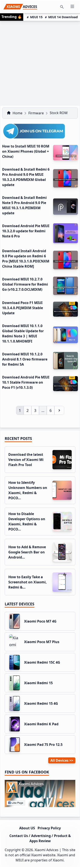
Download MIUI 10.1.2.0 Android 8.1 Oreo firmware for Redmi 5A (24, 359)
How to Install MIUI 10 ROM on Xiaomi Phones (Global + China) (25, 151)
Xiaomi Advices (46, 850)
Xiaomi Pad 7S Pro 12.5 (43, 744)
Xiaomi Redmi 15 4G (41, 703)
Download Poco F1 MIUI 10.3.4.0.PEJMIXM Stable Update (22, 307)
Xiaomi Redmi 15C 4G (42, 662)
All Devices (59, 760)
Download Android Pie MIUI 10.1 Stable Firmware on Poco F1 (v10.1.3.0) (25, 382)
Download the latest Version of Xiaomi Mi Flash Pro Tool (26, 459)
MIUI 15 (36, 17)
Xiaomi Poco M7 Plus (41, 641)
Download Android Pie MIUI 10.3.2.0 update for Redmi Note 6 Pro (25, 230)
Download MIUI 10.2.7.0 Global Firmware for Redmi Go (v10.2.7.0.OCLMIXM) (25, 284)
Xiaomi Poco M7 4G (40, 621)
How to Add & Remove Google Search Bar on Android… (27, 552)
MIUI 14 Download (63, 17)
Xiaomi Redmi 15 (38, 683)
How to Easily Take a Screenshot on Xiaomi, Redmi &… (27, 582)
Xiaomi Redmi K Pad (41, 724)
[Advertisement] (40, 63)
